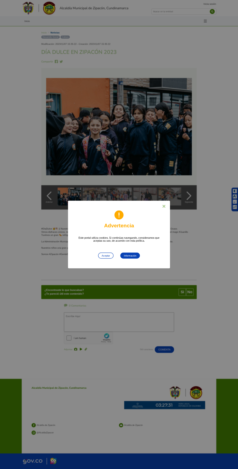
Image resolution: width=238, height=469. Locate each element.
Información (130, 255)
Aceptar (106, 255)
